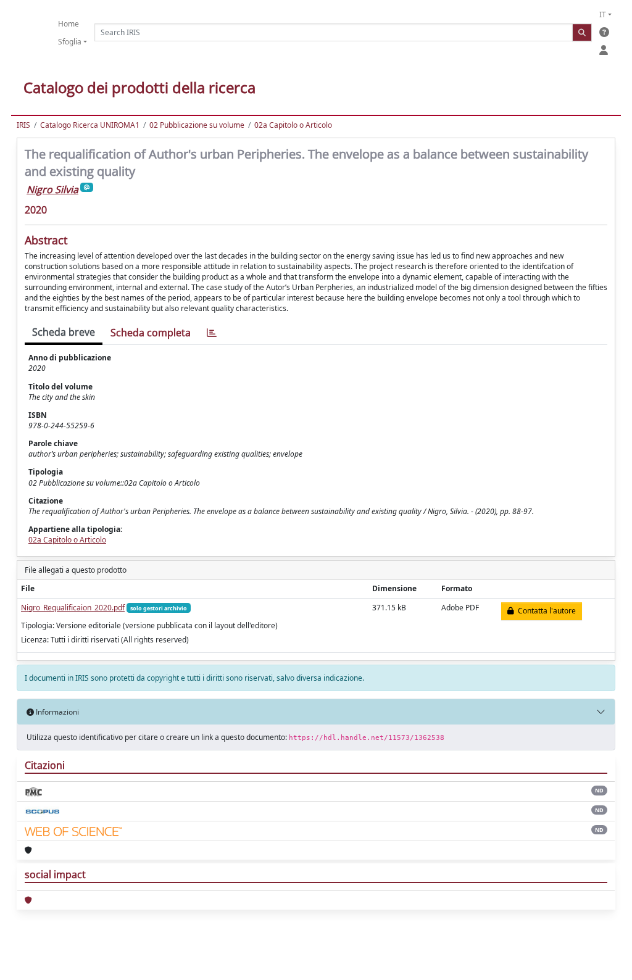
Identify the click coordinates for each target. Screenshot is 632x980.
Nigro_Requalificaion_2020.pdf (73, 607)
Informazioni (56, 712)
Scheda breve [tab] (63, 332)
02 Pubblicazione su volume (196, 125)
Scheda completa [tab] (150, 332)
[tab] (212, 333)
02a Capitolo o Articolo (293, 125)
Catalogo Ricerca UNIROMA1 (89, 125)
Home (68, 24)
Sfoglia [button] (69, 41)
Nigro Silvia (52, 189)
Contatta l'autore (545, 610)
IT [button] (602, 14)
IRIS (23, 125)
